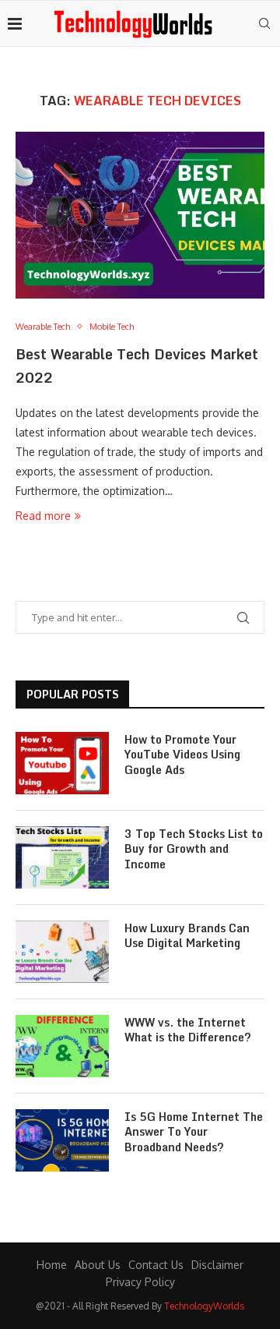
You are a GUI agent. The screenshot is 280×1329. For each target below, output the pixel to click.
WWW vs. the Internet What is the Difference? (187, 1030)
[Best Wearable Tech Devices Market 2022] (140, 215)
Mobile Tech (111, 327)
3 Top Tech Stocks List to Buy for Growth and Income (193, 849)
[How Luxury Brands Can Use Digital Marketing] (62, 952)
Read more (43, 515)
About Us (98, 1264)
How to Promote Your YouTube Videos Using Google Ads (182, 755)
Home (52, 1264)
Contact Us (156, 1264)
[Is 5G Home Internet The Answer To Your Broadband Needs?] (62, 1140)
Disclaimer (217, 1264)
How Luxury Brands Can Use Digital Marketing (187, 936)
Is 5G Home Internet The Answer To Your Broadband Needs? (193, 1132)
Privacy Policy (140, 1281)
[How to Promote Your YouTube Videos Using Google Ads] (62, 763)
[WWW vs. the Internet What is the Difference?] (62, 1046)
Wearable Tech (43, 327)
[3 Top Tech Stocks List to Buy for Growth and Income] (62, 857)
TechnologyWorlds (204, 1306)
